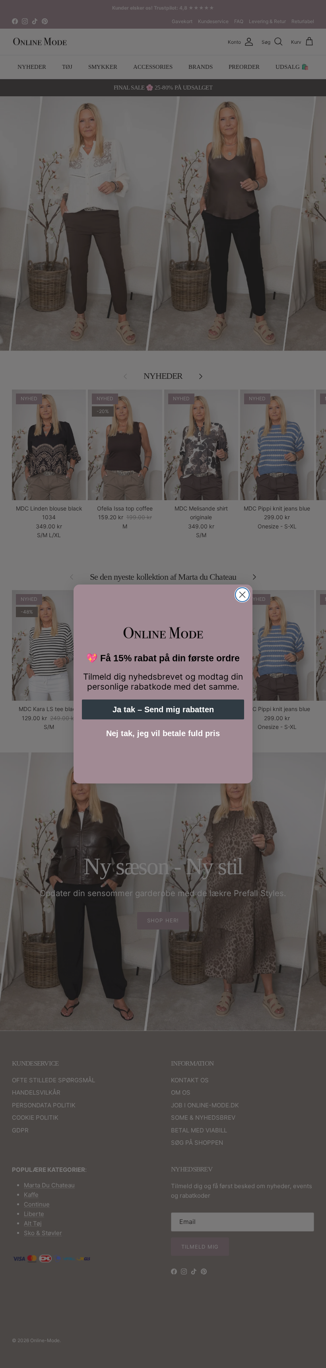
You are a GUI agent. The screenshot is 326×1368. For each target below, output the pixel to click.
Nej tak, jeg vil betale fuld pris (163, 733)
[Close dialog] (242, 595)
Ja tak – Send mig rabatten (163, 709)
